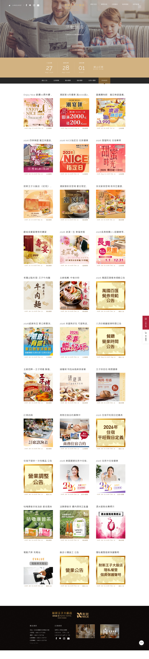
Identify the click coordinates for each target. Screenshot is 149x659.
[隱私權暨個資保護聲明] (110, 570)
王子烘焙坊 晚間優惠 (107, 369)
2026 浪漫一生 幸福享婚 (72, 232)
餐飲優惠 (68, 80)
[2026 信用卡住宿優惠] (110, 478)
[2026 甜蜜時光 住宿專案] (110, 158)
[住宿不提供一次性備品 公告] (38, 478)
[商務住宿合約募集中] (74, 433)
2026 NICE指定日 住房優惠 (74, 140)
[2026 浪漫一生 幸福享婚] (74, 249)
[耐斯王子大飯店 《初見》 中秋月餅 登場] (38, 204)
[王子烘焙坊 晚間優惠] (110, 387)
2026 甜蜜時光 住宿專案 (108, 140)
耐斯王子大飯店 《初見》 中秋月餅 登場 (38, 186)
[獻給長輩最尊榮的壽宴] (38, 249)
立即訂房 (146, 324)
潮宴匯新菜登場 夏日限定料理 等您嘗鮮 (74, 186)
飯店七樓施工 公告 (69, 552)
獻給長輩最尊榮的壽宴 (35, 232)
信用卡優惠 (92, 80)
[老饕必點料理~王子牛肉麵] (38, 295)
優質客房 (104, 4)
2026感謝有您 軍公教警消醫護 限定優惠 (38, 323)
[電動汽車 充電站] (38, 570)
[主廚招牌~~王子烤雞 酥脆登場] (38, 387)
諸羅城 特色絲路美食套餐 (73, 369)
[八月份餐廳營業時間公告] (110, 341)
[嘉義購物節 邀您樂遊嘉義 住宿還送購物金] (110, 112)
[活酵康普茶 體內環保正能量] (74, 524)
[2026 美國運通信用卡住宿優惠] (74, 478)
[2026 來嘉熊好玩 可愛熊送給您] (74, 341)
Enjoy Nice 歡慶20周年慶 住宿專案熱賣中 (38, 94)
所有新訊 (104, 80)
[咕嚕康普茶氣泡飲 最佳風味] (38, 524)
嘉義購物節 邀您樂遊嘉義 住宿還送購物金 (110, 94)
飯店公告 (44, 80)
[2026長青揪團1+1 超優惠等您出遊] (110, 249)
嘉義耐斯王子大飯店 (74, 7)
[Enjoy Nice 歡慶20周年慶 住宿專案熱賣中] (38, 112)
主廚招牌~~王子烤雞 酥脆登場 (38, 369)
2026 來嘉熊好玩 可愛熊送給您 (74, 323)
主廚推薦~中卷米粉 (70, 277)
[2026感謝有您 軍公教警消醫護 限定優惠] (38, 341)
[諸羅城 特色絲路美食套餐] (74, 387)
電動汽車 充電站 (32, 552)
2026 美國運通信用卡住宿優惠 (74, 461)
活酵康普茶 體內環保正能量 (74, 506)
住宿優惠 (56, 80)
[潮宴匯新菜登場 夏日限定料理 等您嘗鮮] (74, 204)
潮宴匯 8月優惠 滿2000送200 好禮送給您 (74, 94)
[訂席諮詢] (38, 433)
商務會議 (136, 4)
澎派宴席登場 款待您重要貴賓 (110, 186)
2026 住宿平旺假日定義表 (109, 415)
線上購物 (146, 338)
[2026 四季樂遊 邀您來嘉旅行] (38, 158)
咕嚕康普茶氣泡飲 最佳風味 (38, 506)
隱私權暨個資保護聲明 (107, 552)
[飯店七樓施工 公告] (74, 570)
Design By (33, 643)
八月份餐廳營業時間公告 (108, 323)
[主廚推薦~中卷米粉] (74, 295)
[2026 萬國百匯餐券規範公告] (110, 295)
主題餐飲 (115, 4)
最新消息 (93, 4)
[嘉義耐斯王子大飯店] (10, 5)
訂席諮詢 (28, 415)
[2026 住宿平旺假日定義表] (110, 433)
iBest (37, 643)
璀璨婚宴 (125, 4)
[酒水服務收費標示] (110, 524)
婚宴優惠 (80, 80)
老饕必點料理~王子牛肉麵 (37, 277)
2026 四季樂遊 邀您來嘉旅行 (38, 140)
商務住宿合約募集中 (70, 415)
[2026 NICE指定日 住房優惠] (74, 158)
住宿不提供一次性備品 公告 (38, 461)
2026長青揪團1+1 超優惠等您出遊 (110, 232)
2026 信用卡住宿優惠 (107, 461)
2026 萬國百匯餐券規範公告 (110, 277)
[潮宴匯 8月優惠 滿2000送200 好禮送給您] (74, 112)
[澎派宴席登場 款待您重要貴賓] (110, 204)
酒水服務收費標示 (105, 506)
